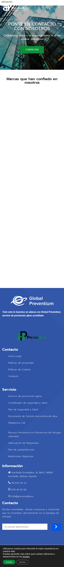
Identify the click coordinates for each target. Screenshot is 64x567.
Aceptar (9, 562)
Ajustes (22, 562)
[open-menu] (58, 6)
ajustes (26, 556)
